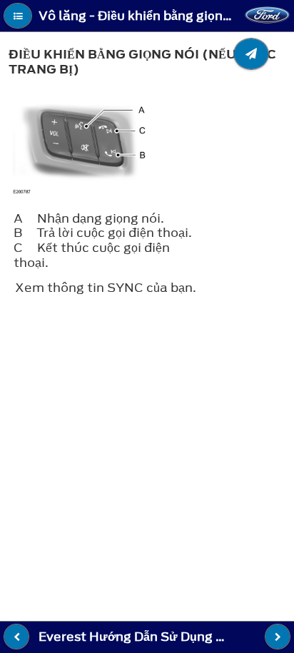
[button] (18, 16)
